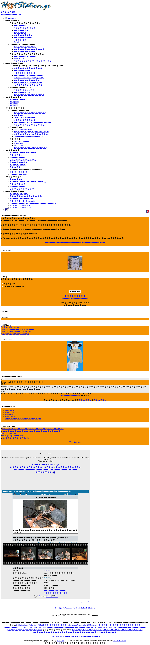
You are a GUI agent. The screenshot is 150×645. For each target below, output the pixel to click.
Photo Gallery (8, 491)
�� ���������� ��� (63, 469)
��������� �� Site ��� (15, 334)
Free (45, 580)
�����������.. (71, 395)
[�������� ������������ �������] (70, 494)
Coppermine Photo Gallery (45, 595)
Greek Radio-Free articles (10, 327)
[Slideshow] (26, 494)
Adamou (72, 580)
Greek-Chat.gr (10, 416)
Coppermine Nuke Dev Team (52, 596)
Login (57, 465)
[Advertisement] (45, 479)
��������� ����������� (23, 419)
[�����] (18, 542)
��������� (17, 467)
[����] (29, 542)
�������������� (67, 467)
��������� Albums (42, 465)
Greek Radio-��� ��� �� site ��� (17, 329)
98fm (52, 580)
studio (57, 580)
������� (85, 400)
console (61, 580)
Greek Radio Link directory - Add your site (16, 331)
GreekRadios (9, 412)
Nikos (67, 580)
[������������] (73, 542)
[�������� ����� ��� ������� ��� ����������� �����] (64, 494)
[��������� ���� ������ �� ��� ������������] (15, 494)
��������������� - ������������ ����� (31, 431)
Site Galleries (20, 491)
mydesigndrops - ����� (12, 436)
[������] (40, 542)
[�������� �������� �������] (75, 494)
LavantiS (47, 570)
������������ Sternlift (15, 438)
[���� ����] (62, 542)
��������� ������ (40, 467)
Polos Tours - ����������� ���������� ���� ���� (33, 429)
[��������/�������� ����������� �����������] (20, 494)
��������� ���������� (31, 469)
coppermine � (85, 602)
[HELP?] (54, 472)
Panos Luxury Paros (9, 433)
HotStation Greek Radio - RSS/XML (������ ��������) (42, 625)
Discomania (9, 414)
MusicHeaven (10, 410)
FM (49, 580)
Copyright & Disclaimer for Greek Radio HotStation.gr (75, 608)
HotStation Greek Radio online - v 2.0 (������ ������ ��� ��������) (55, 627)
